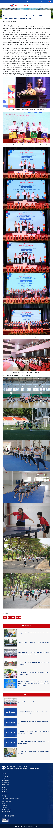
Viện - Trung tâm (5, 793)
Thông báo (4, 805)
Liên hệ (3, 803)
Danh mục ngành (6, 776)
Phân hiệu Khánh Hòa (7, 796)
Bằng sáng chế (5, 780)
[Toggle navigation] (41, 6)
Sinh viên (34, 1)
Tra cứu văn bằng (6, 811)
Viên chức (26, 1)
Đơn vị (18, 1)
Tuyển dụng (42, 1)
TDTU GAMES (11, 617)
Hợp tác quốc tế (5, 784)
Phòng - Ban (5, 791)
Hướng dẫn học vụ (6, 778)
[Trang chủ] (12, 6)
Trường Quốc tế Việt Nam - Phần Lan (10, 798)
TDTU (5, 617)
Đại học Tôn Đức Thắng (23, 5)
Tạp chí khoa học (6, 782)
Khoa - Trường (5, 789)
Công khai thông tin (6, 809)
